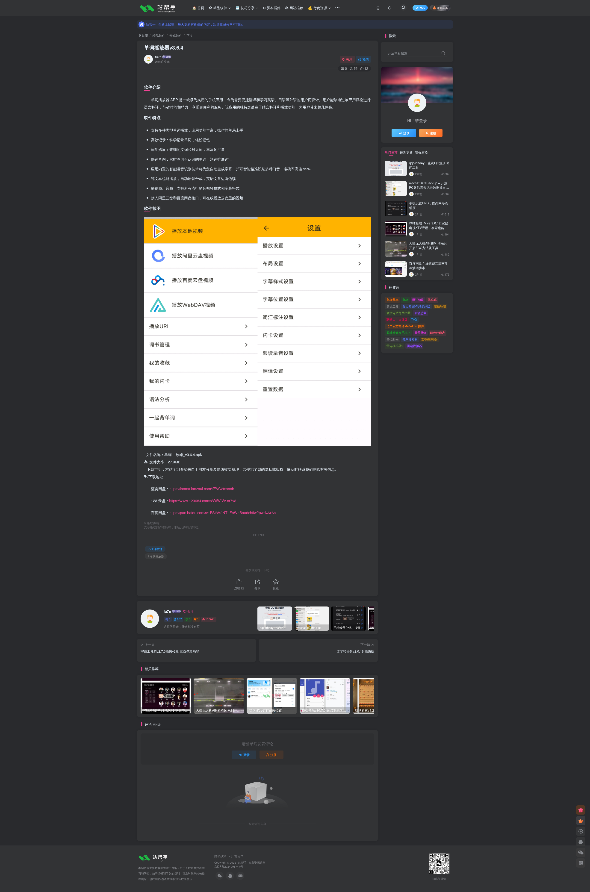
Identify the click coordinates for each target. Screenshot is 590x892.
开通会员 (442, 8)
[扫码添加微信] (580, 852)
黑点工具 (392, 306)
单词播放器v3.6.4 (163, 47)
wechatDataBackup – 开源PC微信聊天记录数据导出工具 (429, 187)
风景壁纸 (420, 332)
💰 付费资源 (317, 7)
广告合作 (237, 856)
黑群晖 (432, 299)
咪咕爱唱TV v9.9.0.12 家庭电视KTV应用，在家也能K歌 (428, 227)
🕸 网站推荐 (294, 7)
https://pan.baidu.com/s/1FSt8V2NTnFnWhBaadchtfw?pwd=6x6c (222, 512)
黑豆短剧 (418, 299)
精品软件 (158, 35)
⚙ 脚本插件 (271, 7)
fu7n (158, 57)
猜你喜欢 (421, 152)
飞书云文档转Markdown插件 (405, 326)
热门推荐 (391, 152)
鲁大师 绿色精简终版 (416, 306)
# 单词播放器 (156, 556)
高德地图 (440, 306)
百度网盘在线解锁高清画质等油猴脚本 (428, 265)
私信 (365, 59)
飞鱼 (414, 319)
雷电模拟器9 (394, 346)
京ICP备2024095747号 (228, 866)
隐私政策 (220, 856)
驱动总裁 (420, 313)
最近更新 (406, 152)
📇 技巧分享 (244, 7)
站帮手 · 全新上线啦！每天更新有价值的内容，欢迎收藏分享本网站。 (195, 24)
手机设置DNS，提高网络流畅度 (428, 205)
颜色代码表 (437, 332)
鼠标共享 (392, 299)
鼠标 (405, 299)
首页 (144, 35)
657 (179, 619)
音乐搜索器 (409, 339)
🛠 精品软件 (218, 7)
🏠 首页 (198, 7)
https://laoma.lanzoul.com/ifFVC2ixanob (201, 488)
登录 (246, 754)
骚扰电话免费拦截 (398, 313)
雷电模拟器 (414, 346)
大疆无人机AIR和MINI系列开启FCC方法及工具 (428, 245)
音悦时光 (392, 339)
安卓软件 (175, 35)
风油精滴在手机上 (398, 332)
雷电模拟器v (429, 339)
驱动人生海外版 (396, 319)
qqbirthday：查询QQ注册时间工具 (429, 165)
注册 (273, 754)
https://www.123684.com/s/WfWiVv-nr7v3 (202, 500)
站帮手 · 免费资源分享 (251, 862)
